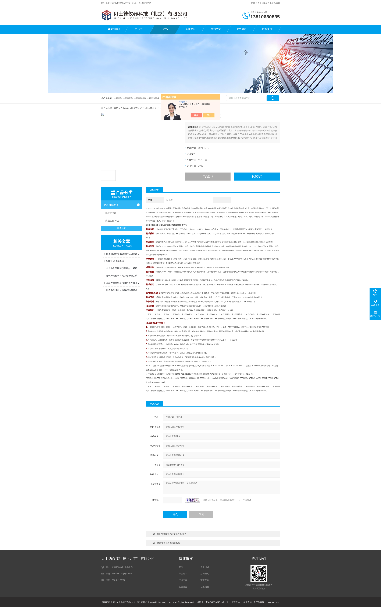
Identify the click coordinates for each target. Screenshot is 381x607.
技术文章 (216, 29)
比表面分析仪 (137, 108)
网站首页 (116, 29)
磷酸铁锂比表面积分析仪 (168, 543)
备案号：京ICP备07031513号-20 (212, 602)
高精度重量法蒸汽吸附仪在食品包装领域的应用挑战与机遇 (123, 283)
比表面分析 (111, 213)
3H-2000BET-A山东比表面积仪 (171, 534)
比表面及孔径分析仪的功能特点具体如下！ (123, 290)
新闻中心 (190, 29)
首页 (116, 108)
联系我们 (275, 3)
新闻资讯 (204, 573)
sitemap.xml (273, 602)
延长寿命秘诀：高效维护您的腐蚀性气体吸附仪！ (123, 275)
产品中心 (165, 29)
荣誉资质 (204, 580)
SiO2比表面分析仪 (115, 261)
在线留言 (265, 3)
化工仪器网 (259, 602)
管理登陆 (235, 602)
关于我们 (139, 29)
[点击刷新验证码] (192, 500)
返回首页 (255, 3)
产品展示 (183, 573)
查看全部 (122, 228)
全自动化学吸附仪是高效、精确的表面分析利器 (123, 268)
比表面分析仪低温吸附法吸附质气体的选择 (123, 253)
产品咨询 (208, 176)
